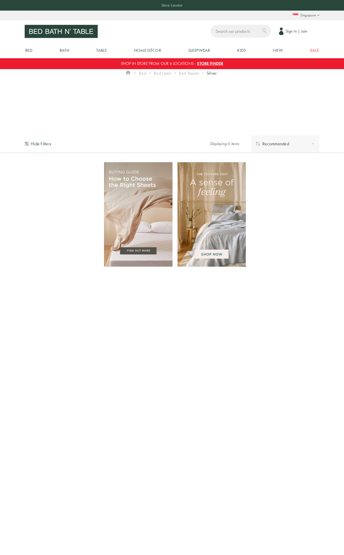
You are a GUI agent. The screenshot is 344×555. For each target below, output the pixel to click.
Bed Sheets (189, 73)
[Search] (264, 31)
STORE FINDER (210, 63)
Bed (142, 73)
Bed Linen (162, 73)
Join (304, 31)
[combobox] (241, 31)
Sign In (291, 31)
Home (128, 73)
